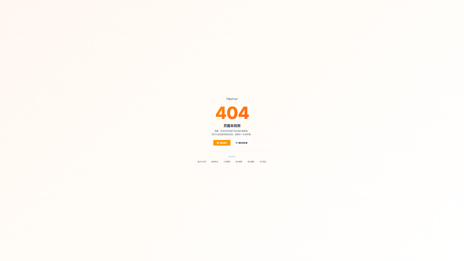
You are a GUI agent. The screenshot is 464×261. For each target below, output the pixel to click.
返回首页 (223, 143)
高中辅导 (251, 162)
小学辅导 (226, 162)
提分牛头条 (202, 162)
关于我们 (263, 162)
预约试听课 (242, 143)
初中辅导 (239, 162)
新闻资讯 (214, 162)
